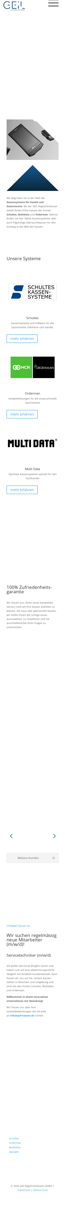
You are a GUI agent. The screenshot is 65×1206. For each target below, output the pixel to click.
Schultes (14, 1138)
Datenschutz (40, 1190)
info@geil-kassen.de (22, 1015)
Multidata (14, 1147)
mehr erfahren (22, 338)
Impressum (24, 1190)
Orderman (15, 1142)
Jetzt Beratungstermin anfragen (27, 55)
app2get (14, 1151)
